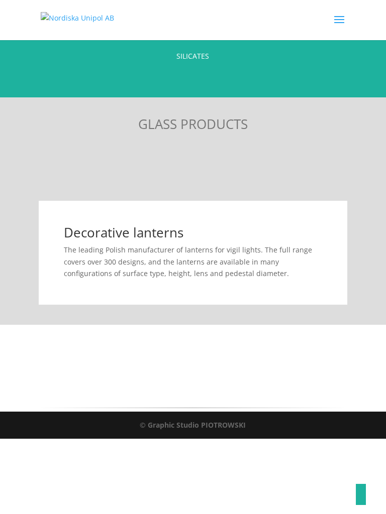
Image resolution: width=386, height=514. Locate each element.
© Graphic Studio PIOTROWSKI (193, 425)
